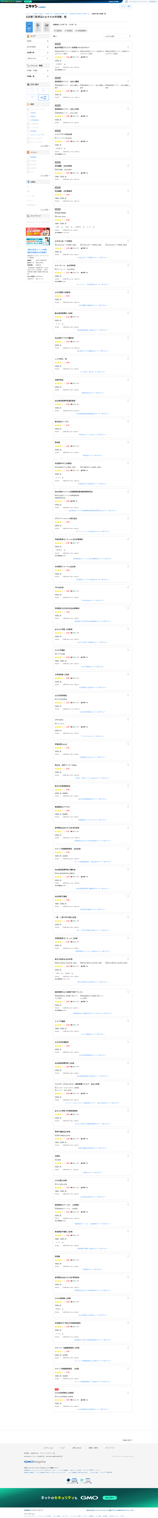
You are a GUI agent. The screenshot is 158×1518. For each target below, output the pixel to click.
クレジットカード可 (37, 135)
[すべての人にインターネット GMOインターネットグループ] (143, 1)
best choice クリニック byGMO (33, 1456)
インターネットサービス (30, 1516)
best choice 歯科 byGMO (53, 1456)
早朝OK (67, 227)
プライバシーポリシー (46, 1453)
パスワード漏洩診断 (63, 1470)
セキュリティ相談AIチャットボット (91, 1470)
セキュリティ (65, 1516)
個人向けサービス (114, 1516)
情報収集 (91, 1516)
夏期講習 (34, 157)
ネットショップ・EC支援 (44, 1516)
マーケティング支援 (76, 1516)
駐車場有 (58, 1309)
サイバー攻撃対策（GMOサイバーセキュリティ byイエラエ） (51, 1472)
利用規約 (26, 1453)
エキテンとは (48, 1448)
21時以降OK (59, 64)
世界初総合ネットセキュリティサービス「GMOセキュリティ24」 (40, 1470)
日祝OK (58, 227)
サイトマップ (109, 1448)
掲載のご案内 (93, 1448)
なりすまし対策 (94, 1472)
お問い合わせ (76, 1448)
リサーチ (85, 1516)
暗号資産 (105, 1516)
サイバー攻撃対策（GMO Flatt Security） (78, 1472)
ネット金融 (98, 1516)
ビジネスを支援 (56, 1516)
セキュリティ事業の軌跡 (106, 1472)
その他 (121, 1516)
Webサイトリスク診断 (75, 1470)
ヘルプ (62, 1448)
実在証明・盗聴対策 (29, 1472)
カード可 (89, 227)
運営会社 (33, 1453)
